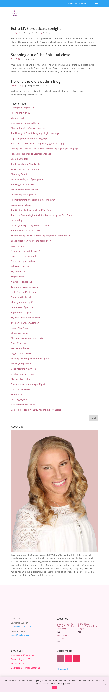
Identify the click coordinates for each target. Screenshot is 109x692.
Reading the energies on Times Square (30, 358)
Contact (82, 4)
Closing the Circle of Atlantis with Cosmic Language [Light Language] (45, 148)
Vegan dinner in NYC (21, 353)
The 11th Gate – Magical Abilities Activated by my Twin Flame (42, 215)
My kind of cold (18, 271)
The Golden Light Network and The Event (31, 210)
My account (72, 4)
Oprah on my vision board (24, 261)
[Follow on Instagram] (76, 658)
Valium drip (16, 220)
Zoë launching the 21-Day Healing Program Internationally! (40, 235)
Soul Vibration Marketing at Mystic (28, 384)
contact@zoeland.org (21, 626)
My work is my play (20, 379)
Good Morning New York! (23, 368)
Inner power (31, 59)
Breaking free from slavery (24, 189)
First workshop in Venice (23, 404)
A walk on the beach (21, 297)
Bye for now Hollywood (22, 373)
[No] (105, 684)
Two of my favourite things (24, 286)
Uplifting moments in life (35, 85)
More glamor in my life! (22, 302)
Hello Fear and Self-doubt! (24, 292)
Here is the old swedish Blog (36, 81)
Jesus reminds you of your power (27, 179)
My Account (62, 669)
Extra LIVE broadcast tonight (36, 28)
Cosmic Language (19, 158)
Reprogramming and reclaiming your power (33, 199)
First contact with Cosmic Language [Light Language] (37, 143)
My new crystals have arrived (25, 317)
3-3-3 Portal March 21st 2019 (25, 230)
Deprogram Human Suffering (25, 122)
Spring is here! (18, 245)
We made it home (20, 348)
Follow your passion (21, 363)
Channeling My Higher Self (24, 194)
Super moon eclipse (21, 312)
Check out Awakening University (27, 338)
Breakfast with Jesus (21, 204)
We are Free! (17, 117)
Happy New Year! (20, 327)
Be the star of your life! (22, 307)
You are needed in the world (25, 169)
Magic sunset (17, 276)
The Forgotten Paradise (22, 184)
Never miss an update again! (25, 251)
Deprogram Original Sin (22, 107)
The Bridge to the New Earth (25, 163)
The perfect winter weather (25, 322)
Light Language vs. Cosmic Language (29, 138)
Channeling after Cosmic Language (28, 128)
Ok (54, 687)
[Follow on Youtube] (68, 658)
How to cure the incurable (24, 256)
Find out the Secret (20, 389)
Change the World (32, 33)
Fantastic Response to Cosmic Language (31, 153)
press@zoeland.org (20, 635)
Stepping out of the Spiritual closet (41, 54)
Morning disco (18, 394)
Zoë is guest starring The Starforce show (31, 240)
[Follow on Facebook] (60, 658)
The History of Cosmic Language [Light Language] (35, 133)
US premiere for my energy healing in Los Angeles (36, 409)
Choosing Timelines (20, 174)
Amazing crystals (19, 399)
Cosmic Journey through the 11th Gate (30, 225)
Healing (46, 33)
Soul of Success (18, 343)
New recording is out (21, 281)
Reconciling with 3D (21, 112)
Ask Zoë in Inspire (20, 266)
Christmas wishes (19, 332)
